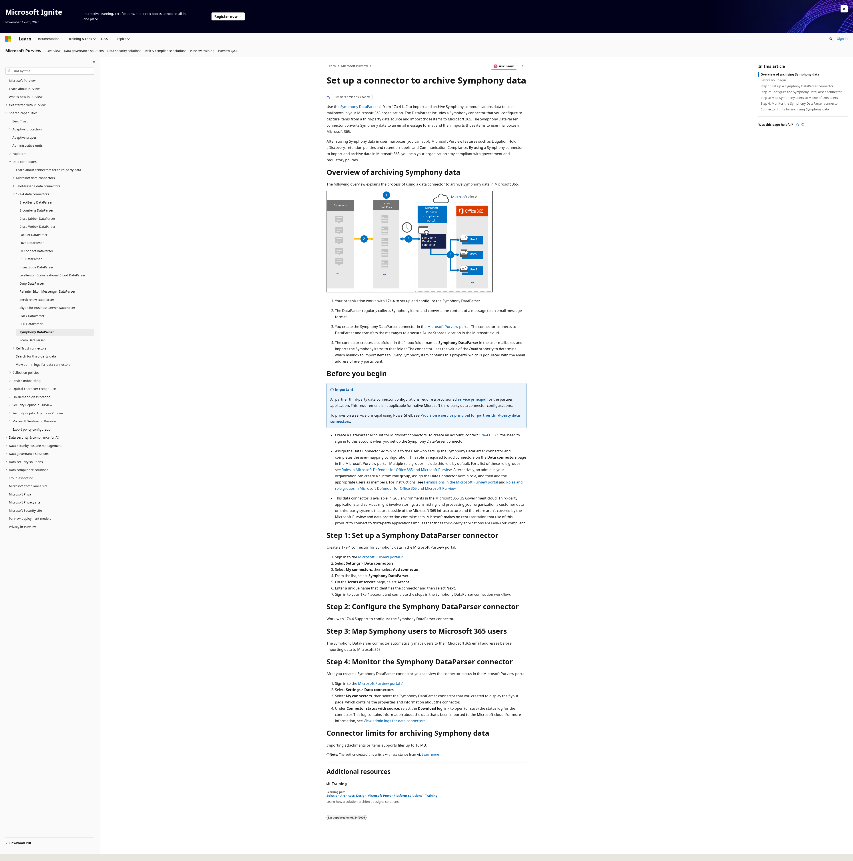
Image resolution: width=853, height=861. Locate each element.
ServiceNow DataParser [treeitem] (37, 300)
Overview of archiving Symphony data (790, 74)
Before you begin (773, 80)
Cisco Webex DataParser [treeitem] (38, 226)
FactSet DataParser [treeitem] (34, 235)
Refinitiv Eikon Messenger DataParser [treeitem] (47, 291)
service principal (472, 399)
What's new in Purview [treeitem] (25, 97)
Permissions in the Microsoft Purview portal (461, 482)
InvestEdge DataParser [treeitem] (37, 267)
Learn (331, 66)
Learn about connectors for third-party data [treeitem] (48, 170)
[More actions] (522, 66)
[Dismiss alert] (844, 8)
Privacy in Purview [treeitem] (22, 527)
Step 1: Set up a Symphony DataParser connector (797, 86)
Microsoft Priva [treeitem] (20, 494)
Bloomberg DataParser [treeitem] (36, 210)
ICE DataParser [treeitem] (31, 259)
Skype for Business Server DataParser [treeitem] (47, 308)
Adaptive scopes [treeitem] (24, 137)
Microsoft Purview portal (448, 326)
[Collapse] (94, 62)
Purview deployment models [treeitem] (30, 518)
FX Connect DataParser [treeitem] (36, 251)
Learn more (430, 754)
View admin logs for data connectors (395, 720)
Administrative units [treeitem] (27, 145)
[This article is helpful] (797, 124)
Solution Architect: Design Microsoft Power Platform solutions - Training (382, 796)
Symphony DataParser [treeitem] (37, 332)
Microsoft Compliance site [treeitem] (28, 486)
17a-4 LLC (487, 435)
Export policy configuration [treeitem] (32, 429)
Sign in (842, 38)
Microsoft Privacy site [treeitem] (24, 502)
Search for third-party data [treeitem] (36, 356)
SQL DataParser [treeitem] (31, 324)
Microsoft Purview (354, 66)
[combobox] (49, 71)
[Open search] (831, 39)
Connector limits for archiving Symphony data (795, 109)
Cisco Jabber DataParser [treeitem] (37, 218)
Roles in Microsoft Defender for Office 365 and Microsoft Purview (397, 469)
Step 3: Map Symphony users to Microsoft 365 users (799, 98)
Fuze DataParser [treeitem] (32, 243)
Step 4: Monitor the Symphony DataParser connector (800, 103)
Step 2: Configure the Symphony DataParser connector (801, 92)
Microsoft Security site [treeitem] (25, 510)
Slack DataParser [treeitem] (32, 316)
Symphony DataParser (359, 106)
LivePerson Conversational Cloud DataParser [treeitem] (53, 275)
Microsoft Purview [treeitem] (22, 80)
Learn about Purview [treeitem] (24, 89)
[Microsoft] (8, 39)
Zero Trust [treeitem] (20, 121)
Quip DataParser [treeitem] (32, 283)
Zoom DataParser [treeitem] (32, 340)
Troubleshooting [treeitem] (21, 478)
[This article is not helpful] (802, 124)
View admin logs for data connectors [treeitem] (43, 364)
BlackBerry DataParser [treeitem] (36, 202)
